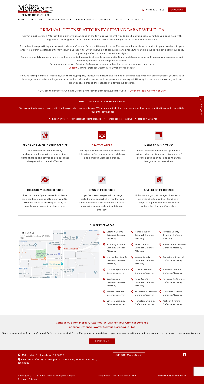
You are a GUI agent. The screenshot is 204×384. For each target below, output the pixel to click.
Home (21, 19)
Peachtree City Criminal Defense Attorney (144, 282)
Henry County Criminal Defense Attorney (144, 235)
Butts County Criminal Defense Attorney (144, 248)
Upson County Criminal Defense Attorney (144, 260)
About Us (37, 19)
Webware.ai (179, 375)
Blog (119, 19)
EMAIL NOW (177, 9)
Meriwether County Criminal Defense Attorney (117, 260)
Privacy (22, 379)
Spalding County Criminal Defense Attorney (116, 248)
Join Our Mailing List (129, 355)
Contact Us (135, 19)
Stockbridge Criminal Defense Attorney (116, 282)
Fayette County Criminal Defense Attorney (172, 235)
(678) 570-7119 (155, 9)
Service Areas (85, 19)
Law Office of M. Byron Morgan (57, 375)
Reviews (105, 19)
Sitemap (33, 379)
